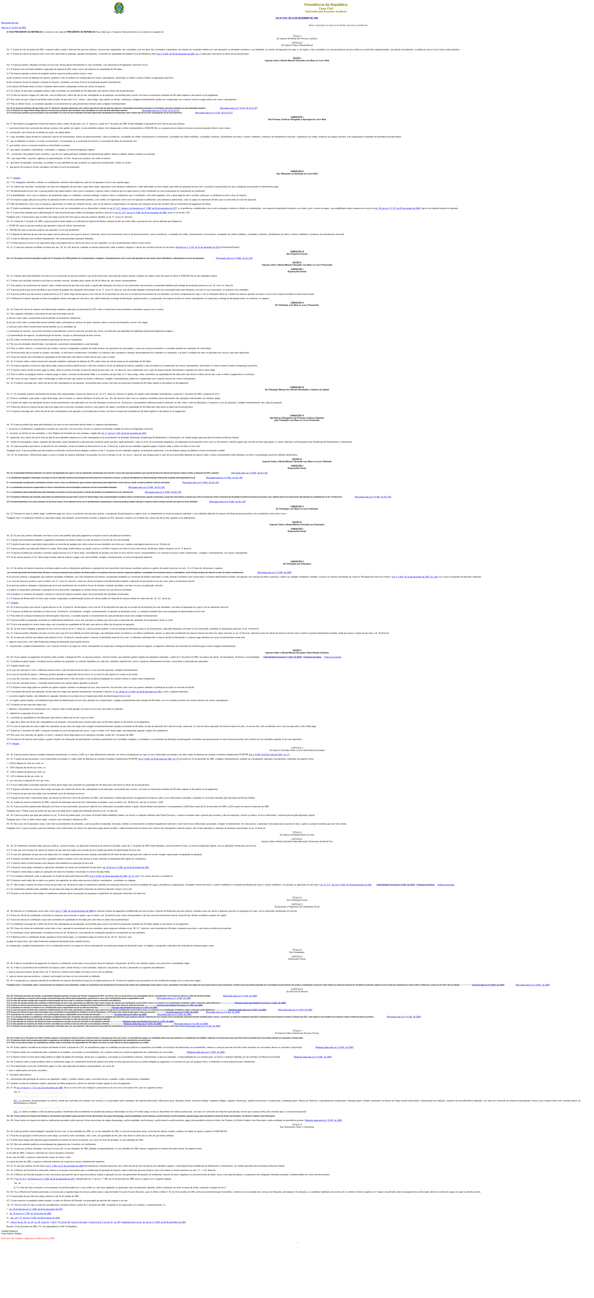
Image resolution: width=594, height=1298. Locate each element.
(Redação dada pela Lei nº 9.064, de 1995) (247, 1010)
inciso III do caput (79, 1222)
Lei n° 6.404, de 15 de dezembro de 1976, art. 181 (414, 577)
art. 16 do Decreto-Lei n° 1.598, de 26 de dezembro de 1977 (36, 1209)
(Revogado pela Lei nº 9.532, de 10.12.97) (238, 108)
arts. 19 (13, 1218)
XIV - (16, 1101)
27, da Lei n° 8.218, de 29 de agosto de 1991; (39, 1218)
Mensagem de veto (9, 23)
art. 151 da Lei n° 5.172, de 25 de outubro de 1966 (397, 208)
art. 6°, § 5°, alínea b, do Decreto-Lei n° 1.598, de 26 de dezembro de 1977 (143, 208)
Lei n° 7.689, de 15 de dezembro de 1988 (74, 911)
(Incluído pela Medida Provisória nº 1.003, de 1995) (180, 1005)
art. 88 (117, 1222)
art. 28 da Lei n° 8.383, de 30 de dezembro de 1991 (138, 692)
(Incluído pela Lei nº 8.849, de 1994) (488, 985)
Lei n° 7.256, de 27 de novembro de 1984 (64, 1166)
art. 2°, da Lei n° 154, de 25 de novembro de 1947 (124, 433)
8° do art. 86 (64, 1222)
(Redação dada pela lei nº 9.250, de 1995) (323, 1120)
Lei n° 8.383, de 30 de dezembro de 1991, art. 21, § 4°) (115, 876)
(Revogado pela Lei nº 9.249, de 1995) (240, 996)
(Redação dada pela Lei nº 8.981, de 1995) (334, 1047)
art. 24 (30, 1222)
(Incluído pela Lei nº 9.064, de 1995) (182, 1012)
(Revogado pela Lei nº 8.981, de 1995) (533, 985)
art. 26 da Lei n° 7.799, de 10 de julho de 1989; (31, 1213)
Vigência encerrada (332, 657)
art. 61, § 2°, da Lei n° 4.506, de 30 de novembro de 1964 (141, 212)
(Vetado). (17, 178)
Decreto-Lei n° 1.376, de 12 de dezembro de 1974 (198, 247)
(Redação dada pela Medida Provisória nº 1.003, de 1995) (260, 1003)
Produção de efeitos (312, 657)
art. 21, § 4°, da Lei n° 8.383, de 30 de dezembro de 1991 (346, 885)
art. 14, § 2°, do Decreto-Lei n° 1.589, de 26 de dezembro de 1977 (45, 1179)
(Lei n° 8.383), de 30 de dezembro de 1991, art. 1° (179, 54)
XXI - (16, 1111)
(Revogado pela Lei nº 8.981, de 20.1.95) (234, 258)
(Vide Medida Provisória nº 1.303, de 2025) (282, 657)
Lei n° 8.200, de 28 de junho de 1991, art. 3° (269, 754)
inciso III (45, 1222)
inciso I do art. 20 (18, 1222)
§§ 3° (54, 1222)
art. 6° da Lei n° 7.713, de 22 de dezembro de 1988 (40, 1088)
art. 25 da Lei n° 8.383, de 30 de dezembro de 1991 (126, 867)
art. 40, (37, 1222)
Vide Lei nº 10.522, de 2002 (13, 27)
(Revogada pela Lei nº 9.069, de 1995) (274, 572)
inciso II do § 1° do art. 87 (101, 1222)
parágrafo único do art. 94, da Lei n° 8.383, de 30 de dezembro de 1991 (154, 1222)
